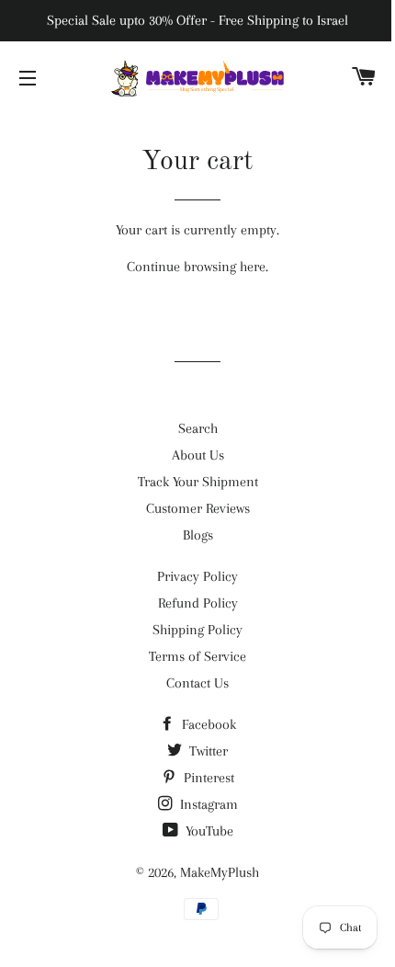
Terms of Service (197, 656)
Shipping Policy (197, 629)
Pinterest (207, 777)
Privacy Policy (197, 576)
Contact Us (197, 683)
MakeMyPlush (219, 872)
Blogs (198, 535)
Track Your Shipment (198, 481)
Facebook (207, 724)
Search (198, 428)
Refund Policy (198, 603)
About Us (198, 455)
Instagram (207, 804)
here (252, 266)
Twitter (207, 751)
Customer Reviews (198, 508)
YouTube (207, 831)
